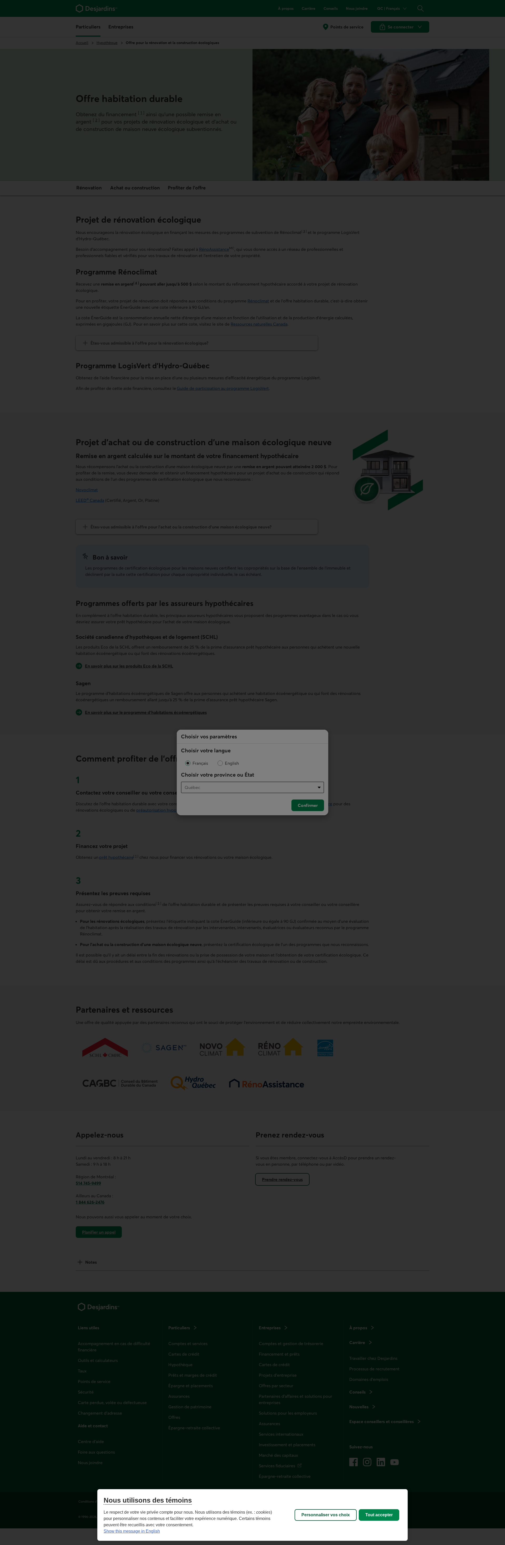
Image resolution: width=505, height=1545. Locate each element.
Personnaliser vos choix (325, 1515)
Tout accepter (379, 1515)
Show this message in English (132, 1531)
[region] (252, 1515)
